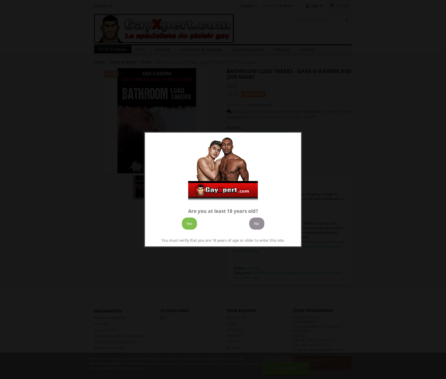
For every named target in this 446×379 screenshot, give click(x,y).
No (256, 223)
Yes (189, 223)
